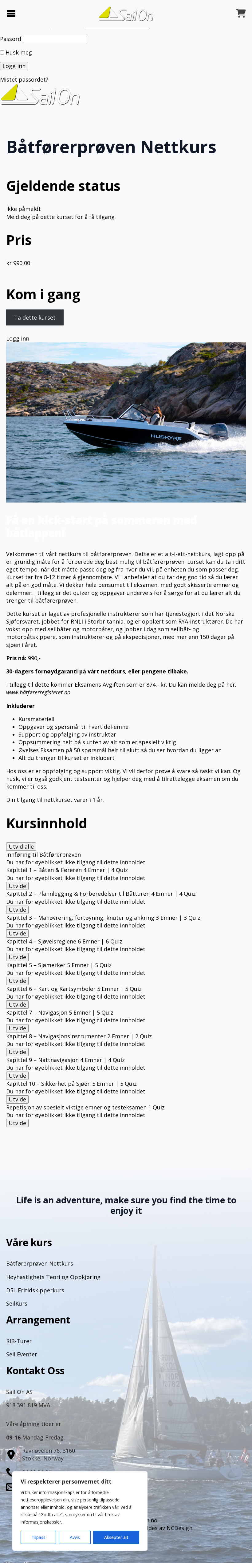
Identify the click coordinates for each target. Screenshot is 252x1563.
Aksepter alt (116, 1537)
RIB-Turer (19, 1341)
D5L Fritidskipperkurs (35, 1290)
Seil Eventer (21, 1354)
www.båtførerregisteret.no (38, 692)
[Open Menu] (11, 13)
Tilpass (38, 1537)
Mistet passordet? (24, 79)
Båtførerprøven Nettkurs (39, 1263)
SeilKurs (16, 1303)
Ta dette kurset (35, 317)
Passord (10, 38)
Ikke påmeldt (23, 208)
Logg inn (17, 338)
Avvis (75, 1537)
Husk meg (18, 52)
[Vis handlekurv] (241, 14)
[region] (80, 1511)
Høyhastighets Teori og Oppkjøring (53, 1277)
